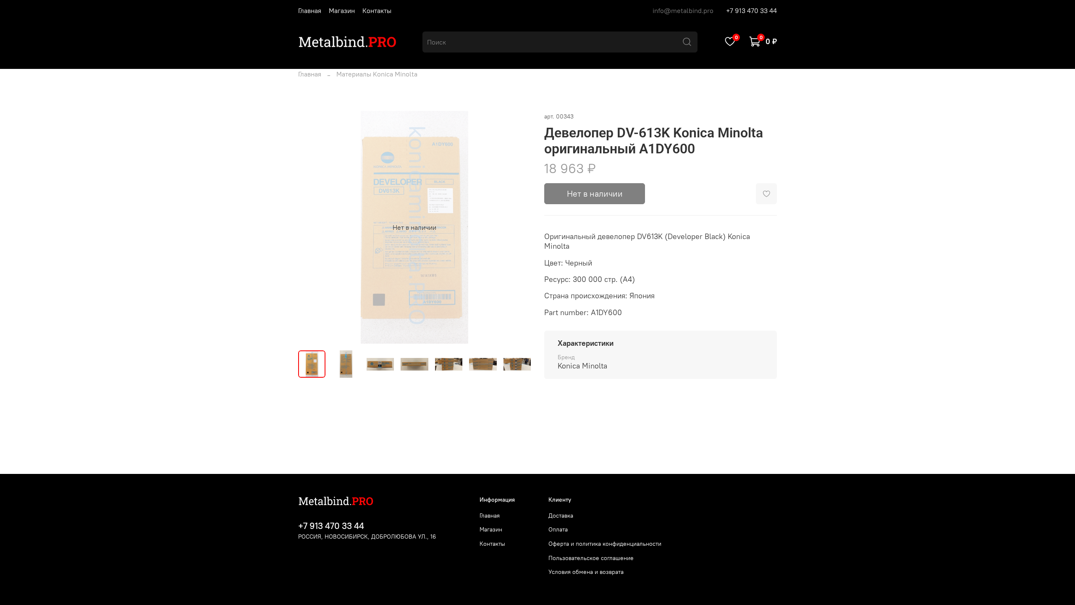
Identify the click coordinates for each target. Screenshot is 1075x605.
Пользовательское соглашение (591, 558)
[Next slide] (517, 227)
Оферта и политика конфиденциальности (604, 543)
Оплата (558, 529)
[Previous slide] (312, 227)
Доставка (560, 515)
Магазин (342, 10)
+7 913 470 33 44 (751, 10)
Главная (309, 10)
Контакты (376, 10)
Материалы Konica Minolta (376, 74)
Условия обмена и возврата (586, 572)
